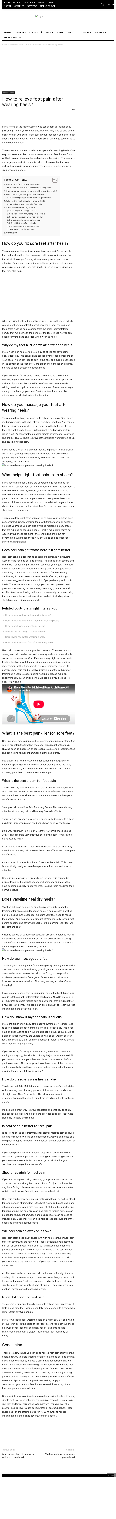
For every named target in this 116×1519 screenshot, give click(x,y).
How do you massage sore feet (23, 211)
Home (4, 44)
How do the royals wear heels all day (27, 217)
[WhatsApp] (26, 116)
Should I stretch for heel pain (23, 223)
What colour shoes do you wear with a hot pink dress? (18, 1456)
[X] (12, 116)
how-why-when (16, 44)
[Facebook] (5, 116)
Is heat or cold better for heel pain (25, 220)
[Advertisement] (58, 69)
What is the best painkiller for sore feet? (25, 201)
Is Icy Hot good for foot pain (22, 229)
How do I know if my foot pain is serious (28, 214)
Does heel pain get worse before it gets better (30, 197)
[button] (107, 4)
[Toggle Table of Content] (53, 180)
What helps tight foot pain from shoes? (25, 194)
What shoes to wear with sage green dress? (60, 1456)
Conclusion (11, 232)
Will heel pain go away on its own (25, 226)
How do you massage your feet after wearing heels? (31, 191)
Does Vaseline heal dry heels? (20, 207)
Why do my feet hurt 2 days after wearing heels (30, 188)
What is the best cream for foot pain (26, 204)
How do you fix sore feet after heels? (24, 184)
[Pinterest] (19, 116)
